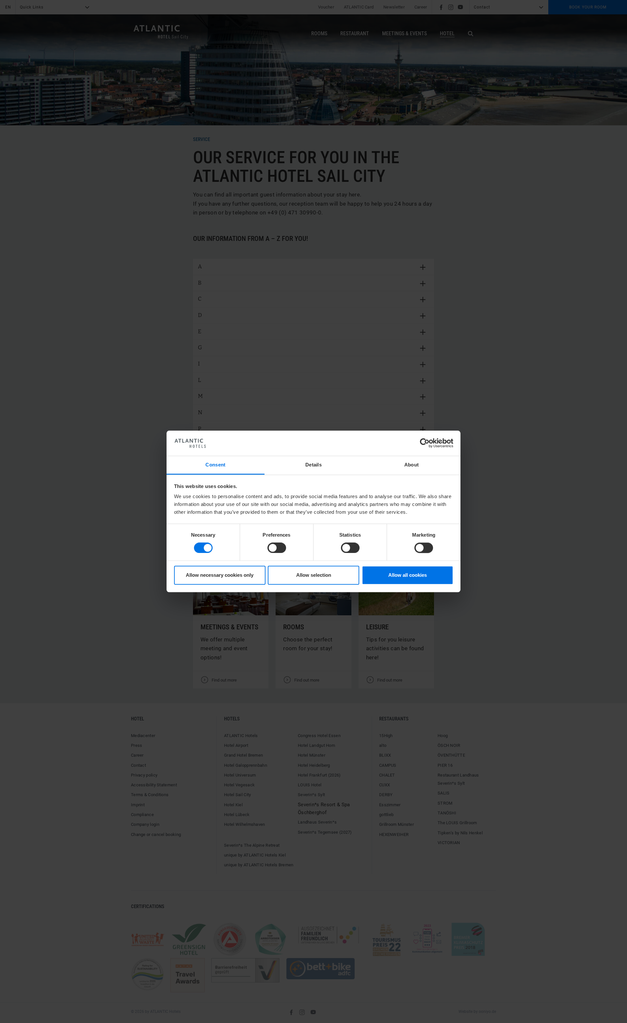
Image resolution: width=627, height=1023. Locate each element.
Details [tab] (313, 464)
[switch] (276, 548)
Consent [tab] (215, 464)
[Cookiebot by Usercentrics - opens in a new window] (424, 443)
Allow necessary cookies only (219, 575)
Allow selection (313, 575)
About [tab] (411, 464)
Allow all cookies (407, 575)
